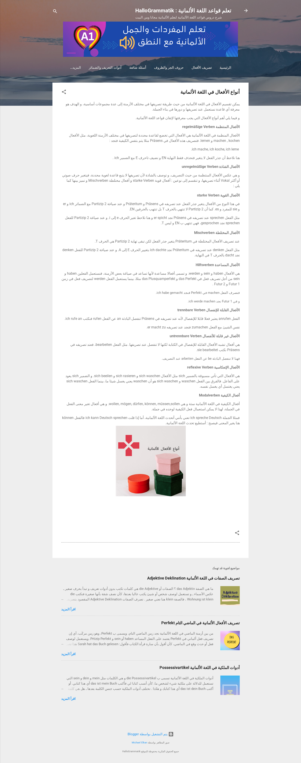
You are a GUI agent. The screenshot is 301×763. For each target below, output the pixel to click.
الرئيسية (225, 68)
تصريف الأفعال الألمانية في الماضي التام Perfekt (200, 622)
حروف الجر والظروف (169, 68)
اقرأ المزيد (68, 609)
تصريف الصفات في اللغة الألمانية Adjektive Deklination (193, 578)
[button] (64, 92)
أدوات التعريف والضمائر (105, 68)
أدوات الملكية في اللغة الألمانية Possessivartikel (200, 667)
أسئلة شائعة (137, 68)
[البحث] (55, 12)
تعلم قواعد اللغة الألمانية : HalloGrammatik (183, 10)
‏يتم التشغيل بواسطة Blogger (148, 734)
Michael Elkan (139, 742)
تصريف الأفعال (201, 68)
